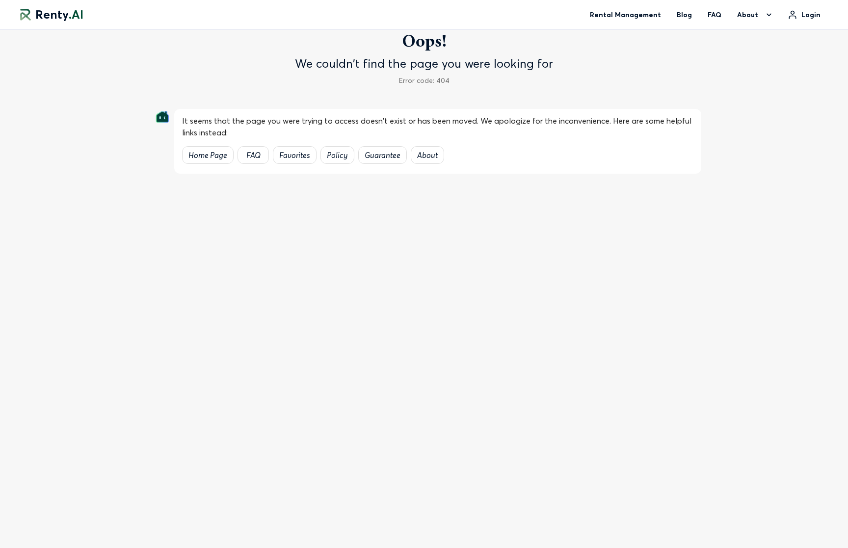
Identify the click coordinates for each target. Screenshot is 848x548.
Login (811, 14)
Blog (684, 14)
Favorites (294, 155)
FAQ (714, 14)
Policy (337, 155)
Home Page (207, 155)
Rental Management (625, 14)
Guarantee (382, 155)
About (427, 155)
